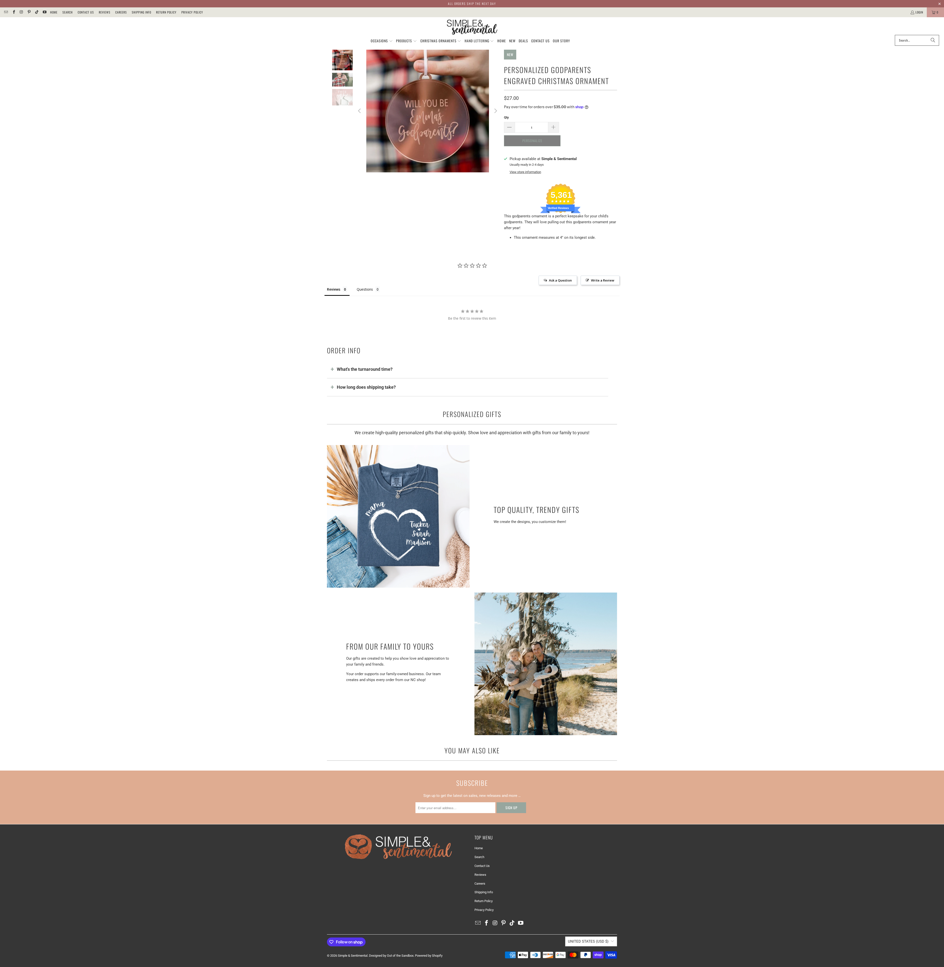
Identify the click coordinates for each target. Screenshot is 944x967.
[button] (382, 41)
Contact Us (86, 12)
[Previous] (360, 111)
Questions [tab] (365, 289)
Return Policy (166, 12)
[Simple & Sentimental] (472, 27)
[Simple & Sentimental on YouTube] (44, 12)
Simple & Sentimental (353, 955)
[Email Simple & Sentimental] (6, 12)
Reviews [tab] (333, 289)
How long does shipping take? (366, 387)
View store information (525, 172)
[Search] (933, 40)
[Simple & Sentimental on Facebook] (13, 12)
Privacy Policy (192, 12)
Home (54, 12)
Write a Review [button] (602, 280)
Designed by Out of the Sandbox (391, 955)
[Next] (495, 111)
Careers (121, 12)
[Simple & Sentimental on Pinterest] (29, 12)
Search (67, 12)
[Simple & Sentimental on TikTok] (36, 12)
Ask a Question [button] (560, 280)
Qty (506, 117)
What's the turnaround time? (365, 369)
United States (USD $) (588, 941)
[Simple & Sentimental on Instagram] (21, 12)
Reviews (104, 12)
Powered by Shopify (428, 955)
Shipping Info (141, 12)
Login (919, 12)
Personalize (532, 140)
